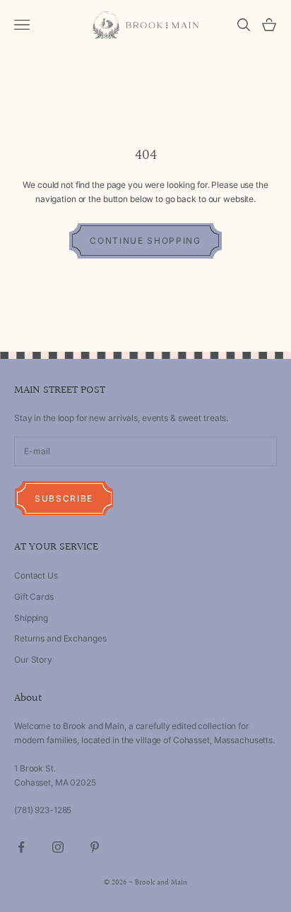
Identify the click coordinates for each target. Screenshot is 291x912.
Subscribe (64, 498)
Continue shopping (145, 240)
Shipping (31, 617)
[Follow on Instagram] (58, 847)
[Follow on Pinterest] (95, 847)
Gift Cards (34, 596)
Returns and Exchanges (60, 638)
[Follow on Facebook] (21, 847)
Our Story (33, 659)
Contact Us (36, 575)
